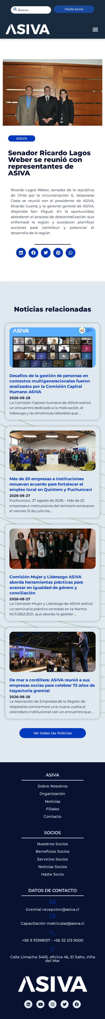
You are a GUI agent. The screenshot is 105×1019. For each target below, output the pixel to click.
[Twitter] (65, 1004)
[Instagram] (52, 1004)
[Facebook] (77, 1004)
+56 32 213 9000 (68, 940)
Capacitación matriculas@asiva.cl (52, 923)
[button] (95, 29)
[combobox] (31, 10)
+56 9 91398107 (36, 940)
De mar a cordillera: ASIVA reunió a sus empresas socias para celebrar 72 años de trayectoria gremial (52, 685)
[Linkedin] (28, 1004)
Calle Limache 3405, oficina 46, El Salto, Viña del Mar (52, 959)
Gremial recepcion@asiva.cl (52, 909)
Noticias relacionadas (52, 309)
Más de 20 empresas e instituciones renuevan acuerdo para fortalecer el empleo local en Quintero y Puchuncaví (50, 484)
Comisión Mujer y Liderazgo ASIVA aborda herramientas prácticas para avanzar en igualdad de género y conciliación (46, 584)
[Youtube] (40, 1004)
